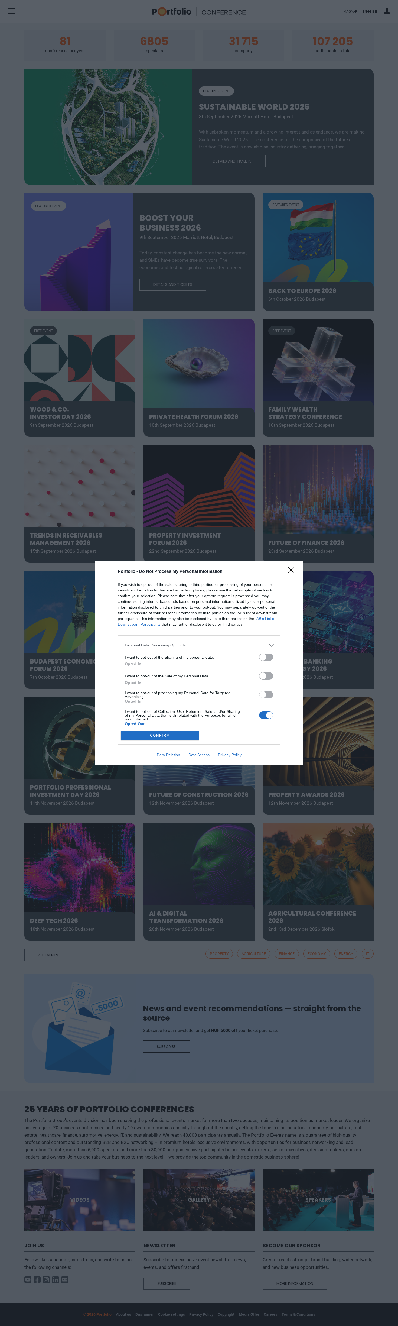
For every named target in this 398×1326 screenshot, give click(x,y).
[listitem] (199, 645)
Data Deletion (168, 755)
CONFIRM (160, 735)
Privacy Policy (230, 755)
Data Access (199, 755)
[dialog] (199, 663)
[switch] (266, 657)
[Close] (293, 572)
